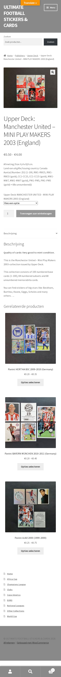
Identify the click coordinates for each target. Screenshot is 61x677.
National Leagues (15, 605)
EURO (9, 600)
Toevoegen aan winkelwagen (36, 213)
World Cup (12, 616)
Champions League (16, 584)
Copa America (13, 595)
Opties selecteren (30, 382)
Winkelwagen (47, 669)
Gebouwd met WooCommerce (33, 642)
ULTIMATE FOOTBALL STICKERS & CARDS (16, 16)
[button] (52, 72)
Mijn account (10, 671)
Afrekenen (9, 642)
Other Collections (15, 611)
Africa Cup (12, 579)
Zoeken (7, 36)
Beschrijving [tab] (10, 233)
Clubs (10, 589)
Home (10, 55)
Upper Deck (32, 55)
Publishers (20, 55)
